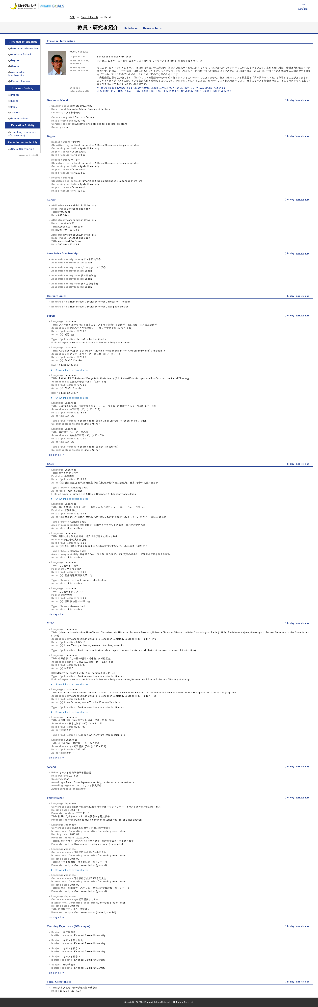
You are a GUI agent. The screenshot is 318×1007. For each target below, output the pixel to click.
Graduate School (21, 54)
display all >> (56, 454)
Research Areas (20, 81)
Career (15, 66)
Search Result (89, 17)
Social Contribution (22, 149)
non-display (302, 100)
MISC (14, 106)
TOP (72, 17)
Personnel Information (24, 48)
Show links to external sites (72, 370)
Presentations (19, 118)
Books (15, 101)
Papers (15, 95)
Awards (15, 112)
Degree (15, 60)
